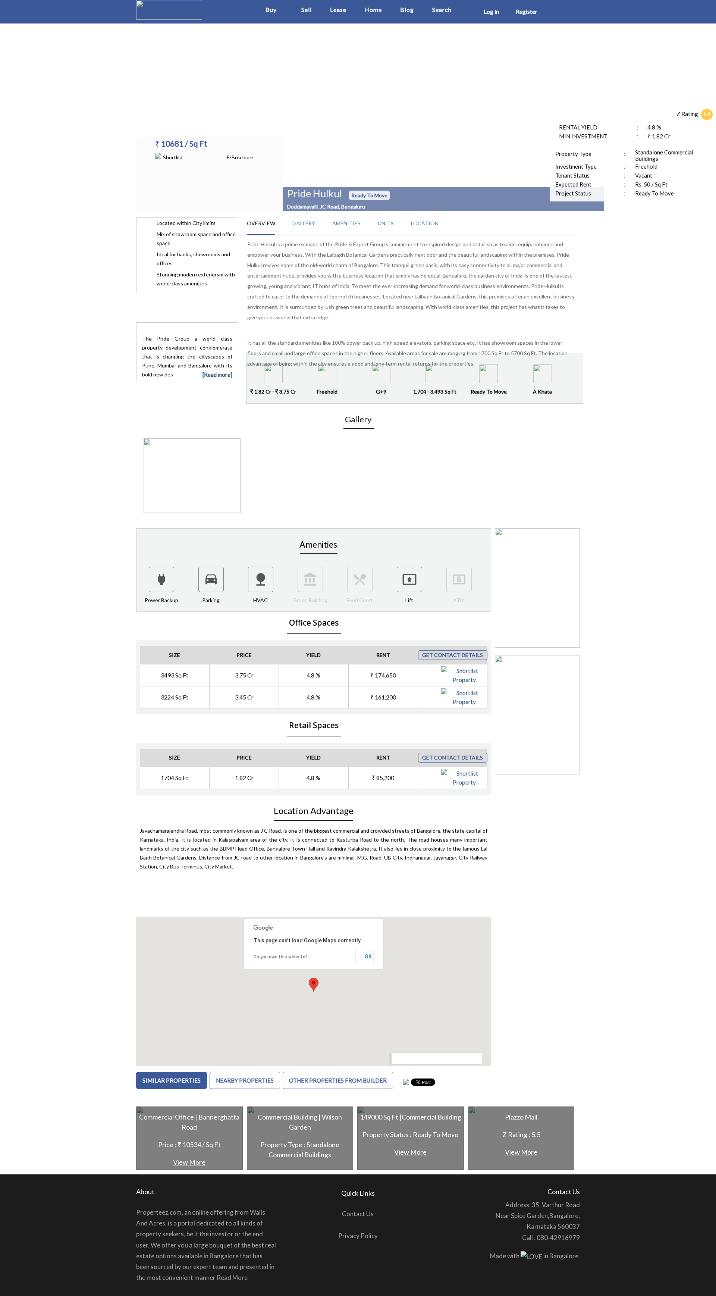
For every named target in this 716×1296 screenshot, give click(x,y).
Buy (271, 9)
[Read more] (217, 374)
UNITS (386, 223)
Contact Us (358, 1214)
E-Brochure (240, 157)
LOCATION (425, 223)
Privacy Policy (358, 1236)
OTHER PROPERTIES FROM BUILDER (338, 1080)
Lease (338, 9)
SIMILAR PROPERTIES (171, 1080)
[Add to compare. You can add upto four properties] (480, 671)
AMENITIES (346, 223)
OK (368, 957)
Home (373, 9)
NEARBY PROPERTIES (245, 1080)
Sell (306, 9)
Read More (232, 1277)
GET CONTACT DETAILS (452, 655)
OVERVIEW (261, 223)
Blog (407, 9)
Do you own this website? (281, 957)
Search (442, 9)
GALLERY (303, 223)
